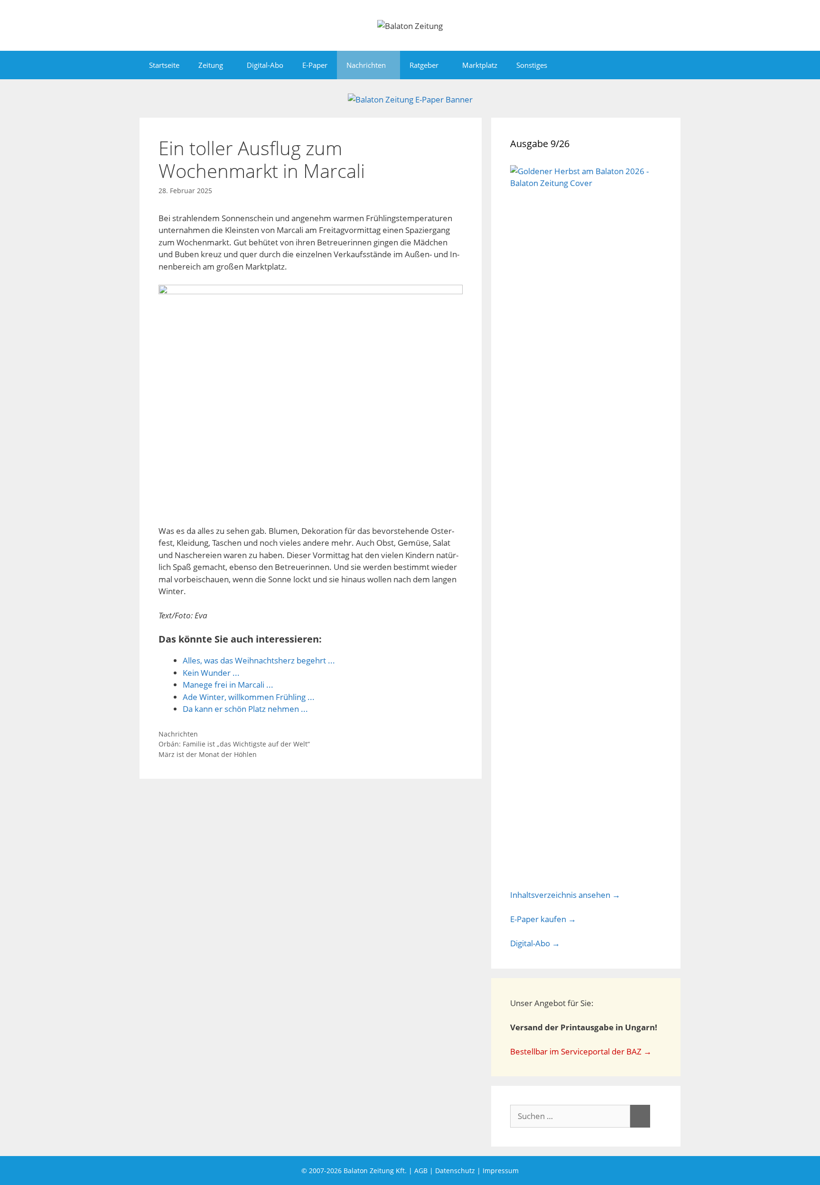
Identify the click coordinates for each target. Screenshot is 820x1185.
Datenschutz (455, 1170)
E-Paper (314, 65)
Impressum (501, 1170)
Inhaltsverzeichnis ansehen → (565, 894)
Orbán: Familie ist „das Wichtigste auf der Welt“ (234, 743)
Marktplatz (479, 65)
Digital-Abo (265, 65)
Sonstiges (531, 65)
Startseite (164, 65)
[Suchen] (640, 1116)
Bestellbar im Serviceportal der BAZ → (581, 1051)
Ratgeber (424, 65)
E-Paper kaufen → (543, 919)
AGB (421, 1170)
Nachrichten (366, 65)
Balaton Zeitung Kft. (375, 1170)
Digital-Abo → (535, 943)
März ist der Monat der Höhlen (207, 754)
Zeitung (210, 65)
